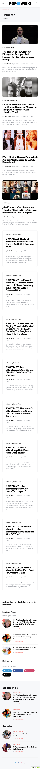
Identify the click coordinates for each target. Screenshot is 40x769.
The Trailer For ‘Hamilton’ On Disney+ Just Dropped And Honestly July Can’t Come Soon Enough (18, 55)
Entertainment (14, 153)
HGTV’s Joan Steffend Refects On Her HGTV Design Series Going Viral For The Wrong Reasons (25, 623)
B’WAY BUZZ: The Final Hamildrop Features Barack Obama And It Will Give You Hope (19, 242)
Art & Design (18, 692)
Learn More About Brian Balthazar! (22, 735)
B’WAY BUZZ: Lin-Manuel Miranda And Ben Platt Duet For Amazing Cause (20, 570)
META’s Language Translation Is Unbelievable (25, 748)
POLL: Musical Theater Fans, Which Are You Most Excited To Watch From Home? (19, 160)
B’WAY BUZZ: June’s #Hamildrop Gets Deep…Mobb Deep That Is (18, 450)
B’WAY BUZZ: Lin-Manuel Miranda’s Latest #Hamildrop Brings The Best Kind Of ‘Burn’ (20, 530)
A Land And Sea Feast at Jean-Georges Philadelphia (24, 648)
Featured (17, 709)
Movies (12, 47)
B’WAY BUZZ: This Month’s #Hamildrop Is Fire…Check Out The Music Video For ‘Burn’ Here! (19, 412)
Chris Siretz (7, 64)
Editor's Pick (17, 234)
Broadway (7, 47)
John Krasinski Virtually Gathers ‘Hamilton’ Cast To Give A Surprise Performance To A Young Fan (19, 210)
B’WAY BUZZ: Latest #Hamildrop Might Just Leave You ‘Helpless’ (17, 489)
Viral (12, 203)
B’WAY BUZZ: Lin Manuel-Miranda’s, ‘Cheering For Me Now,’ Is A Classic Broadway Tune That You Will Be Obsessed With (19, 285)
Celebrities (13, 100)
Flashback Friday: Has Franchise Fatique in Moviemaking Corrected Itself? (25, 637)
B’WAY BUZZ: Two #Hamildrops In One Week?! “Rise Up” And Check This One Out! (19, 371)
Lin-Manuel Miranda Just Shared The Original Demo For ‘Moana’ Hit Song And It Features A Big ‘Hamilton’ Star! (19, 108)
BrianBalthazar (19, 629)
